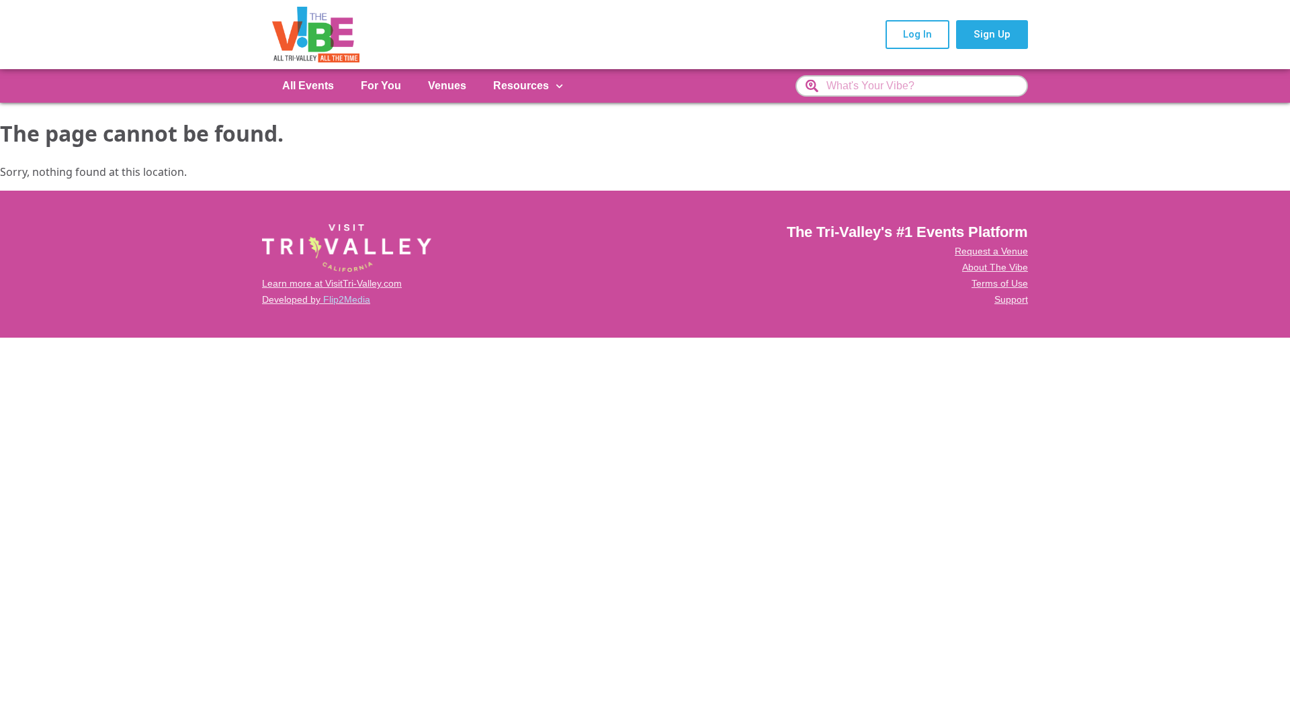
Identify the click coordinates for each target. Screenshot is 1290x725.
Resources (521, 85)
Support (1011, 299)
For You (381, 85)
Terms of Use (1000, 283)
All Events (308, 85)
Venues (447, 85)
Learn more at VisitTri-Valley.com (332, 283)
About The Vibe (995, 267)
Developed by (316, 299)
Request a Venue (991, 251)
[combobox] (912, 86)
